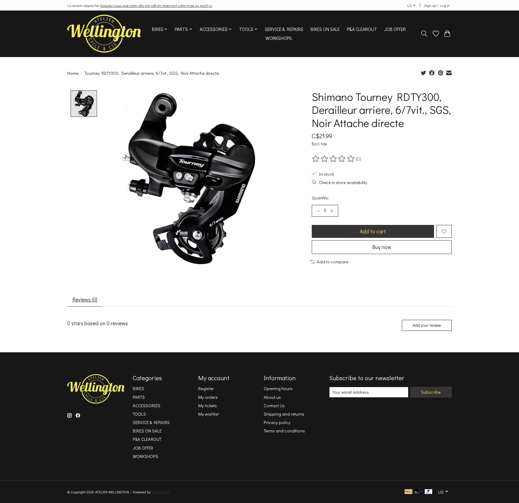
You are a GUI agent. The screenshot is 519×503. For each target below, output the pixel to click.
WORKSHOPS (279, 38)
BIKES (138, 388)
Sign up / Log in (437, 5)
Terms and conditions (284, 431)
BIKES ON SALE (325, 29)
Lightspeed (160, 491)
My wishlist (208, 414)
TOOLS (139, 414)
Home (72, 73)
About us (272, 397)
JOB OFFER (395, 29)
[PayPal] (408, 492)
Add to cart (373, 231)
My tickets (207, 405)
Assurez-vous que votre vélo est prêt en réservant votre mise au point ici (156, 5)
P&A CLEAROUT (362, 29)
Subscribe (431, 392)
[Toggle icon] (424, 33)
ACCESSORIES (146, 405)
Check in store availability (343, 182)
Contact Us (274, 405)
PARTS (139, 397)
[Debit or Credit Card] (418, 492)
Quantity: (320, 198)
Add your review (427, 325)
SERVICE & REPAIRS (284, 29)
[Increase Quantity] (331, 211)
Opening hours (278, 388)
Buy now (381, 247)
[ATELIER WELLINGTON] (104, 34)
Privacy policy (277, 422)
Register (206, 388)
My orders (208, 397)
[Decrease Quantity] (318, 211)
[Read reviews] (334, 159)
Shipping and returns (284, 414)
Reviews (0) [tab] (84, 299)
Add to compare (332, 262)
